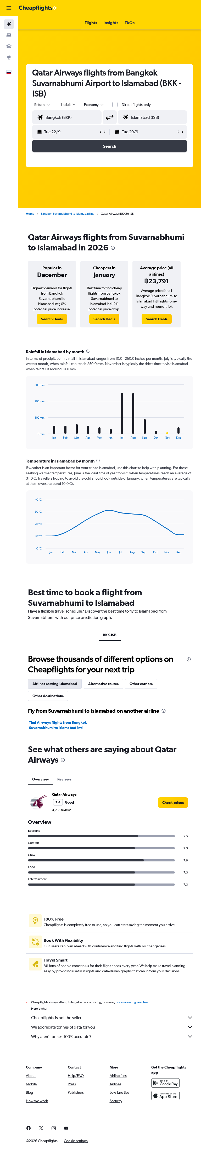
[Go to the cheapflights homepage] (38, 8)
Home (30, 213)
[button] (9, 8)
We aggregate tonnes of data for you (63, 1027)
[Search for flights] (9, 24)
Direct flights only (136, 104)
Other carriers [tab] (141, 684)
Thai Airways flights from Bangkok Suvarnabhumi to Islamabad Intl (58, 725)
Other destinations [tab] (48, 696)
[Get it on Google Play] (165, 1083)
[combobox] (94, 104)
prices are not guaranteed (132, 1002)
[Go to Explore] (9, 57)
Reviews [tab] (64, 779)
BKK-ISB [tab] (109, 635)
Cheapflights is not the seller (56, 1017)
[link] (52, 319)
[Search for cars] (9, 46)
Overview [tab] (40, 779)
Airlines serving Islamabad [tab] (54, 684)
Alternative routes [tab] (103, 684)
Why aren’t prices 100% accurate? (61, 1036)
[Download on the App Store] (165, 1095)
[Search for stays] (9, 35)
